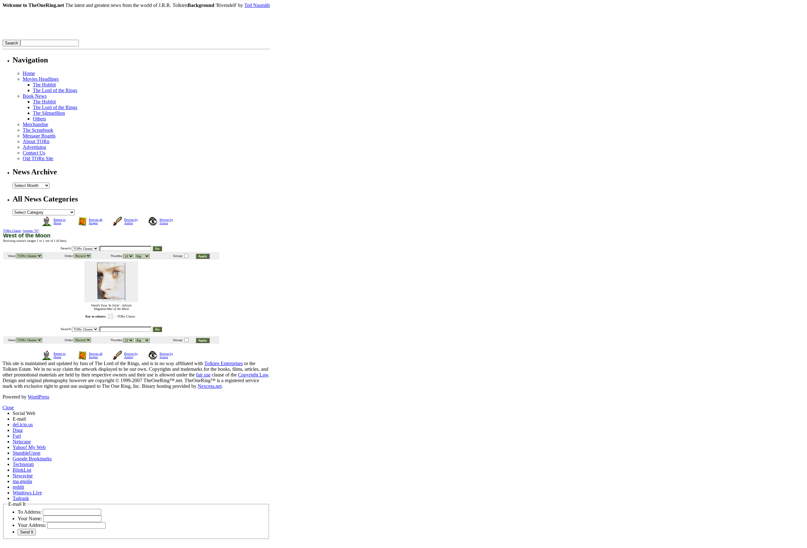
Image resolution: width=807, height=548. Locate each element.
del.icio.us (23, 424)
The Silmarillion (49, 113)
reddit (18, 487)
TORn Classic (12, 230)
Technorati (23, 464)
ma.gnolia (22, 481)
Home (29, 73)
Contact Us (34, 152)
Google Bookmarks (32, 458)
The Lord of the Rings (55, 90)
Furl (17, 436)
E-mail (19, 419)
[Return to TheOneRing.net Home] (97, 38)
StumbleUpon (26, 453)
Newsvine (23, 475)
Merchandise (35, 124)
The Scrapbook (38, 130)
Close (8, 407)
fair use (203, 374)
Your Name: (30, 518)
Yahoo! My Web (29, 447)
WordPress (38, 396)
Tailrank (21, 498)
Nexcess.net (210, 386)
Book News (35, 96)
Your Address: (32, 525)
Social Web (24, 413)
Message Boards (39, 135)
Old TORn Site (38, 158)
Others (39, 118)
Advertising (34, 147)
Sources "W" (31, 230)
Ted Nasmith (257, 5)
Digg (18, 430)
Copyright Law (253, 374)
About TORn (36, 141)
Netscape (22, 441)
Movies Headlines (41, 79)
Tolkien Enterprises (223, 363)
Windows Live (27, 492)
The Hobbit (44, 84)
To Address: (30, 512)
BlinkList (22, 470)
